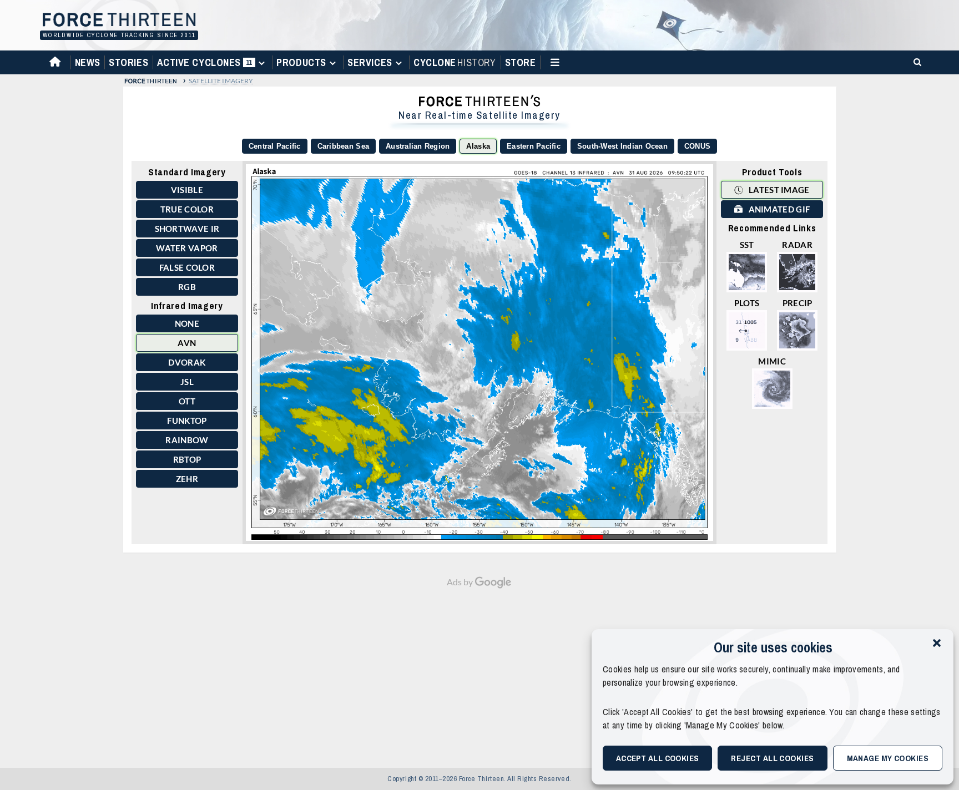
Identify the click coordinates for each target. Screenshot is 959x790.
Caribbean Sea (343, 146)
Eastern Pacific (534, 146)
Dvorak (186, 362)
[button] (936, 643)
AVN (187, 343)
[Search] (916, 61)
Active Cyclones (206, 64)
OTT (187, 401)
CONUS (697, 146)
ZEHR (187, 479)
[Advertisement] (479, 672)
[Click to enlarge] (479, 352)
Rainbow (186, 440)
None (187, 323)
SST (747, 245)
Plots (747, 303)
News (87, 62)
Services (369, 62)
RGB (187, 287)
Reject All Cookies (772, 758)
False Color (187, 267)
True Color (187, 209)
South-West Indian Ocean (622, 146)
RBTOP (187, 459)
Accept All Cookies (657, 758)
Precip (797, 303)
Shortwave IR (187, 229)
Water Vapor (187, 248)
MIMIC (772, 361)
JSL (187, 382)
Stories (128, 62)
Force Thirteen (117, 21)
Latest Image (778, 190)
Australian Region (418, 146)
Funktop (186, 421)
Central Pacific (275, 146)
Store (520, 62)
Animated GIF (778, 209)
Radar (797, 245)
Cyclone (454, 62)
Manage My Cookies (888, 758)
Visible (187, 190)
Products (301, 62)
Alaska (478, 146)
